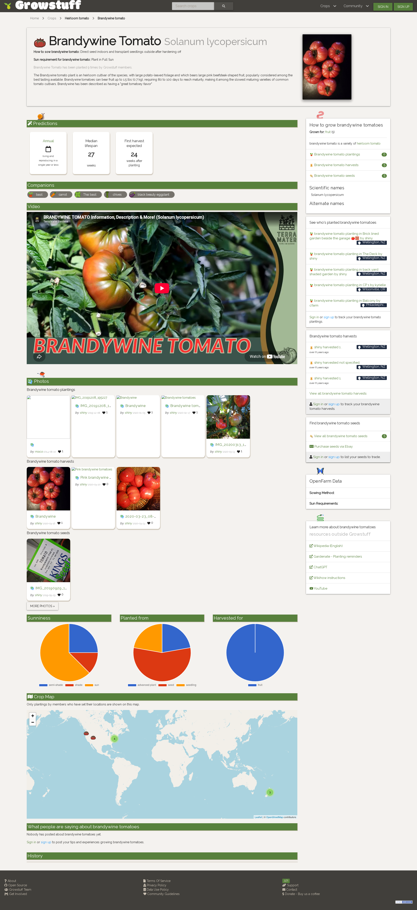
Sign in (383, 6)
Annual (48, 141)
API (286, 881)
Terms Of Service (158, 881)
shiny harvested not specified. (336, 363)
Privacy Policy (156, 885)
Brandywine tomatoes (189, 406)
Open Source (17, 885)
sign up (46, 842)
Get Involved (17, 894)
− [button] (32, 722)
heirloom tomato (369, 143)
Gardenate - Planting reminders (337, 556)
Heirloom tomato (77, 18)
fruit (328, 132)
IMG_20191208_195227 (100, 406)
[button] (328, 6)
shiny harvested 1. (327, 378)
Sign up (403, 6)
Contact (291, 889)
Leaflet (258, 817)
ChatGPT (320, 567)
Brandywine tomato (111, 18)
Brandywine (135, 406)
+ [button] (32, 715)
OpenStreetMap (274, 817)
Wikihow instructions (329, 578)
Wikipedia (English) (328, 546)
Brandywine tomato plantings (336, 154)
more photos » (42, 606)
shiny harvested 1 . (327, 347)
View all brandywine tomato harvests (337, 393)
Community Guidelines (163, 894)
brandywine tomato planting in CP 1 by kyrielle (349, 285)
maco (39, 451)
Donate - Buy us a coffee (302, 894)
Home (34, 18)
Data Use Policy (157, 889)
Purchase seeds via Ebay (333, 446)
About (11, 881)
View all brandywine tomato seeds (340, 436)
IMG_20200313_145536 (235, 445)
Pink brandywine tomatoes (103, 477)
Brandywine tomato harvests (335, 165)
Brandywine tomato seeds (334, 176)
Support (292, 885)
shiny (83, 413)
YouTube (320, 588)
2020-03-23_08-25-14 (144, 516)
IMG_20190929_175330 (55, 588)
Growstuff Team (19, 889)
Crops (52, 18)
